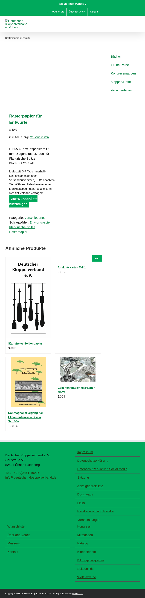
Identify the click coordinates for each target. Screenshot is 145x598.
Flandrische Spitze (22, 227)
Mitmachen (85, 535)
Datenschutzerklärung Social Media (102, 469)
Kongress (84, 526)
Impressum (85, 452)
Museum (13, 543)
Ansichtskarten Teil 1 (72, 267)
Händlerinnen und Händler (95, 511)
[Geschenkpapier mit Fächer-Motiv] (78, 369)
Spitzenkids (85, 569)
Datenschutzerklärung (92, 460)
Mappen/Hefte (121, 82)
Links (81, 503)
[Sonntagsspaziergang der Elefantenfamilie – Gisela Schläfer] (28, 382)
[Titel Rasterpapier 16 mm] (28, 79)
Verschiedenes (35, 217)
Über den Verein (18, 535)
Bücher (116, 56)
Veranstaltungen (88, 520)
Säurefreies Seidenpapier (25, 343)
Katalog (82, 543)
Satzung (83, 477)
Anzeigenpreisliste (90, 486)
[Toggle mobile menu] (138, 21)
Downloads (85, 494)
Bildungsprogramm (90, 560)
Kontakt (12, 552)
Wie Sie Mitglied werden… (72, 3)
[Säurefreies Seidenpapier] (28, 297)
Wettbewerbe (86, 577)
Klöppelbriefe (86, 552)
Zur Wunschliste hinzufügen (23, 201)
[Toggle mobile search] (131, 21)
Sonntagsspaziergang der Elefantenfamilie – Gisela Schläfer (25, 417)
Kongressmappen (123, 73)
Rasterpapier (18, 232)
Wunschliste (16, 526)
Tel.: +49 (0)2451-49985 (22, 473)
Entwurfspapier (40, 222)
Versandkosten (39, 137)
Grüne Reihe (120, 65)
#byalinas (78, 593)
